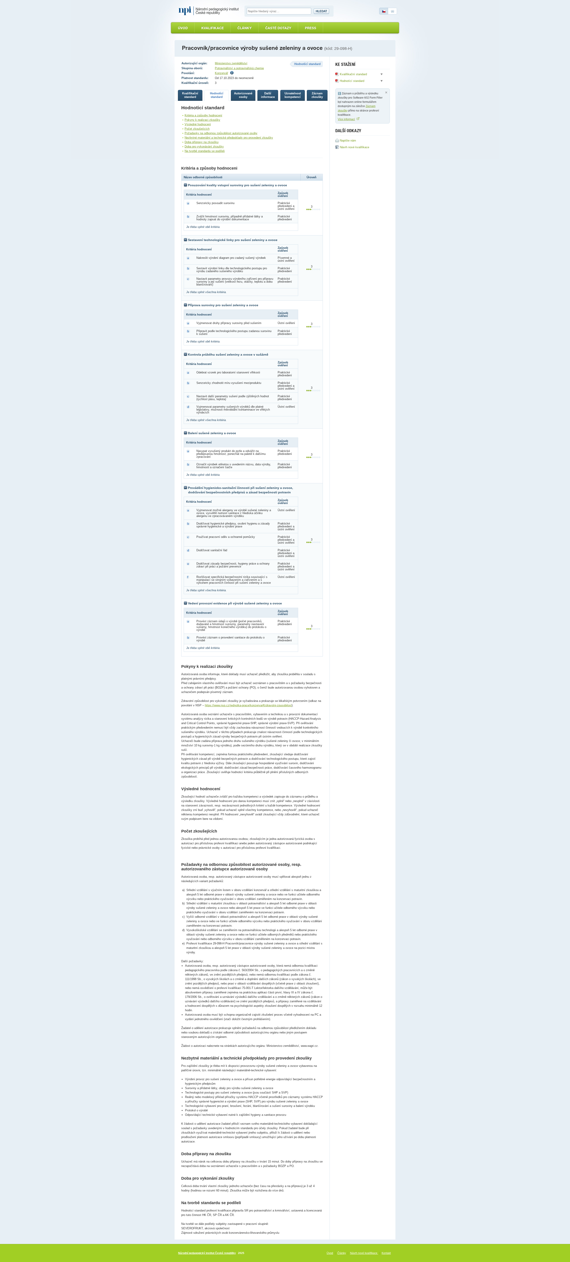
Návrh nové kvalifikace (364, 1253)
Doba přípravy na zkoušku (201, 142)
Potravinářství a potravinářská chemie (239, 68)
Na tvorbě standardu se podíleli (205, 151)
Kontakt (386, 1253)
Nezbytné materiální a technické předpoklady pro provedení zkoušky (229, 137)
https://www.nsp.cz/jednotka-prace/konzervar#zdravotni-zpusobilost (248, 705)
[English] (392, 11)
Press (310, 28)
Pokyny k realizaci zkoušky (202, 120)
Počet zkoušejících (197, 128)
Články (244, 28)
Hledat (321, 11)
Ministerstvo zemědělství (231, 63)
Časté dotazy (278, 28)
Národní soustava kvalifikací (210, 10)
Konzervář (221, 73)
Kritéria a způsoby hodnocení (203, 115)
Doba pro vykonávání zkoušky (204, 146)
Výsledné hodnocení (198, 124)
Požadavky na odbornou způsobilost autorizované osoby (221, 133)
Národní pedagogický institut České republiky (207, 1253)
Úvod (183, 28)
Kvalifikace (212, 28)
